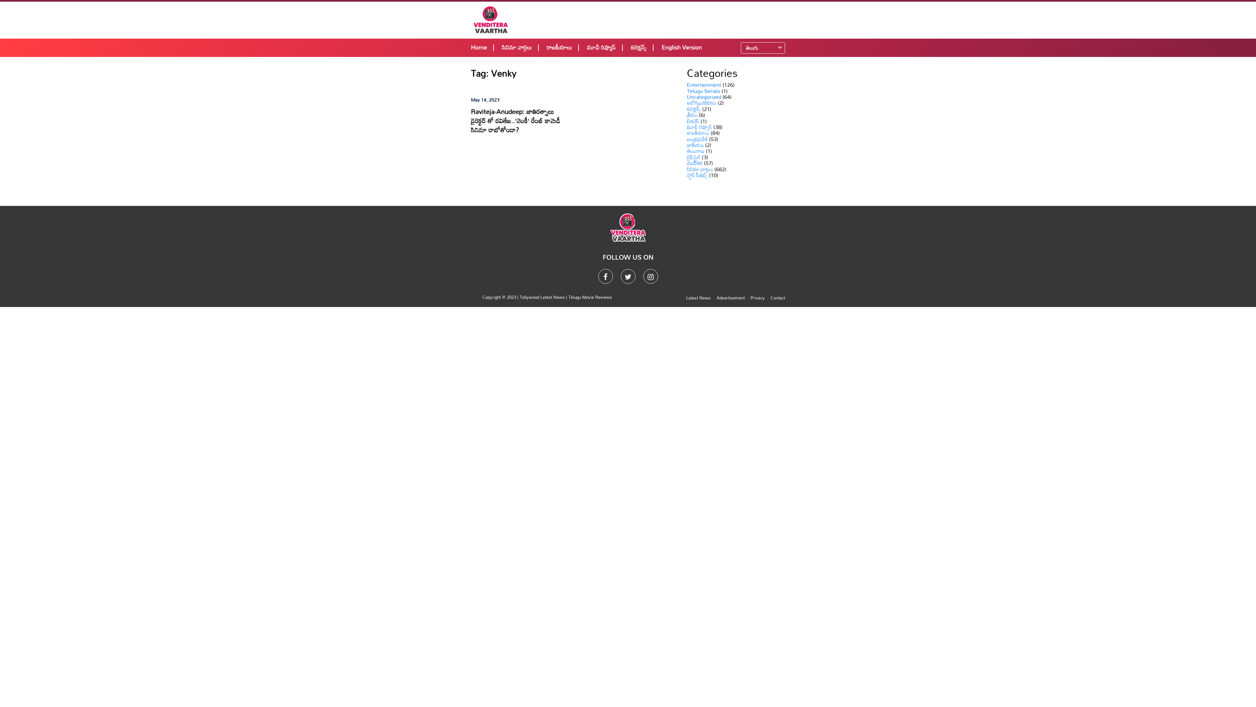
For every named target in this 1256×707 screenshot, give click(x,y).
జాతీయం (695, 145)
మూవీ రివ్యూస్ (601, 47)
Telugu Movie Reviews (590, 297)
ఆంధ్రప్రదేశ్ (697, 139)
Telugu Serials (703, 91)
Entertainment (704, 85)
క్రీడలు (692, 115)
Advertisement (731, 298)
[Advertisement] (671, 19)
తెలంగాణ (696, 151)
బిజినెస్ (693, 121)
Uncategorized (704, 97)
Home (479, 47)
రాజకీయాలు (559, 47)
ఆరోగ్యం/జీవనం (701, 103)
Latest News (698, 298)
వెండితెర (695, 163)
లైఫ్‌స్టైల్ (694, 157)
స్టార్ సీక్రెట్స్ (697, 175)
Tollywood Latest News (543, 297)
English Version (682, 47)
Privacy (758, 298)
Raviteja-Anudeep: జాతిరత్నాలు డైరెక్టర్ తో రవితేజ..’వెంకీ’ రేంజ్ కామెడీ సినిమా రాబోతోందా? (515, 120)
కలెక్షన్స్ (639, 47)
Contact (778, 298)
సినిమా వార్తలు (517, 47)
